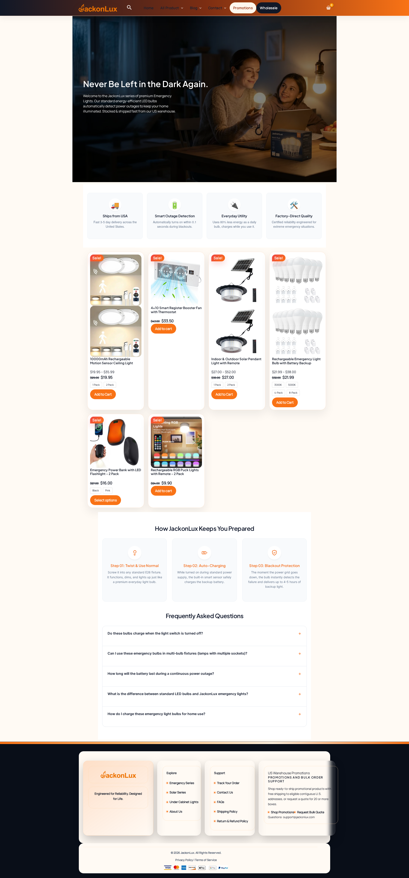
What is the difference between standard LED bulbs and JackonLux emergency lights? (178, 694)
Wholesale (269, 8)
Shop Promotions (282, 812)
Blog (193, 8)
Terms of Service (206, 860)
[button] (129, 8)
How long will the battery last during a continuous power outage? (161, 673)
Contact (215, 8)
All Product (169, 8)
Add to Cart (103, 394)
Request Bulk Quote (310, 812)
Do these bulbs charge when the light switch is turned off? (155, 633)
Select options (105, 500)
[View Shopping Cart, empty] (328, 8)
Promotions (243, 8)
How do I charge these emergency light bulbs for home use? (156, 714)
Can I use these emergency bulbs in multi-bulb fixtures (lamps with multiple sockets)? (177, 653)
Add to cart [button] (163, 328)
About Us (176, 811)
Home (149, 8)
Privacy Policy (184, 860)
